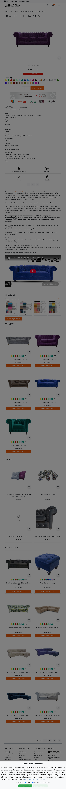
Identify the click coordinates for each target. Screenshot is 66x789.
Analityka (28, 782)
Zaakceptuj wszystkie (25, 786)
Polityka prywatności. (29, 779)
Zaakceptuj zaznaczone (40, 786)
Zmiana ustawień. (40, 779)
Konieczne (20, 782)
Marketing (47, 782)
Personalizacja (37, 782)
